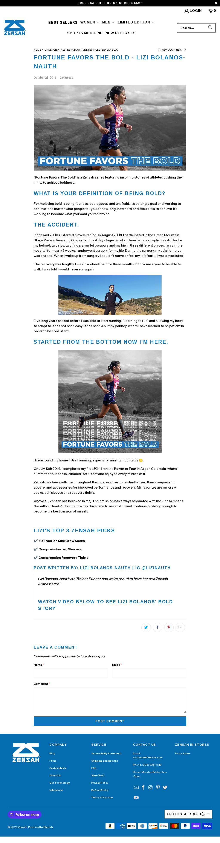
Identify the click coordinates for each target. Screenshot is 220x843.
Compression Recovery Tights (63, 558)
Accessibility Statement (106, 753)
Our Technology (59, 782)
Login (196, 10)
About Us (55, 775)
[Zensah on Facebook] (143, 787)
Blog (52, 753)
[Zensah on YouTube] (136, 798)
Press (53, 760)
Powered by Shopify (40, 827)
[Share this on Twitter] (146, 627)
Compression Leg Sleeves (59, 549)
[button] (89, 22)
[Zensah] (15, 28)
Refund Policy (99, 790)
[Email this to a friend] (180, 627)
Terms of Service (102, 797)
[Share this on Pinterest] (169, 627)
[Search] (210, 28)
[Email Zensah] (136, 787)
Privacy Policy (99, 782)
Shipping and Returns (104, 760)
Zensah (22, 827)
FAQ (93, 768)
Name (39, 664)
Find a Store (182, 753)
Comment (42, 683)
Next (179, 49)
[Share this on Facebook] (157, 627)
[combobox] (196, 28)
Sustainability (57, 768)
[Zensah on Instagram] (151, 787)
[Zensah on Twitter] (165, 787)
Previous (166, 49)
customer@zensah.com (148, 757)
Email (117, 664)
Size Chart (97, 775)
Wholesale (56, 790)
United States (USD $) (186, 814)
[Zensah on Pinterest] (158, 787)
